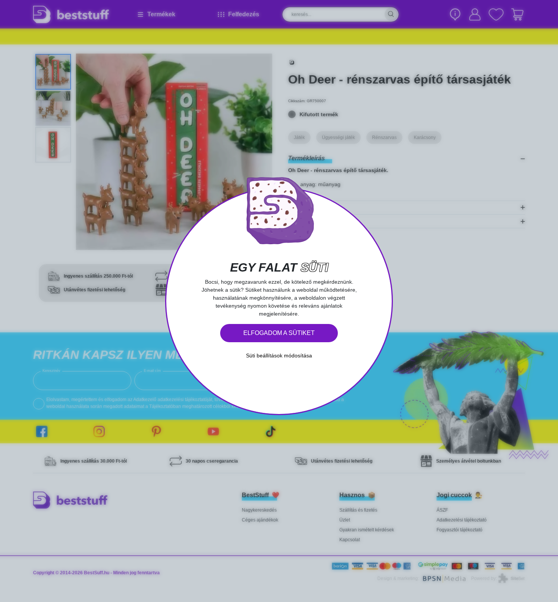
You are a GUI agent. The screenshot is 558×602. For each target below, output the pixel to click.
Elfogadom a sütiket (279, 333)
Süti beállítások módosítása (279, 355)
